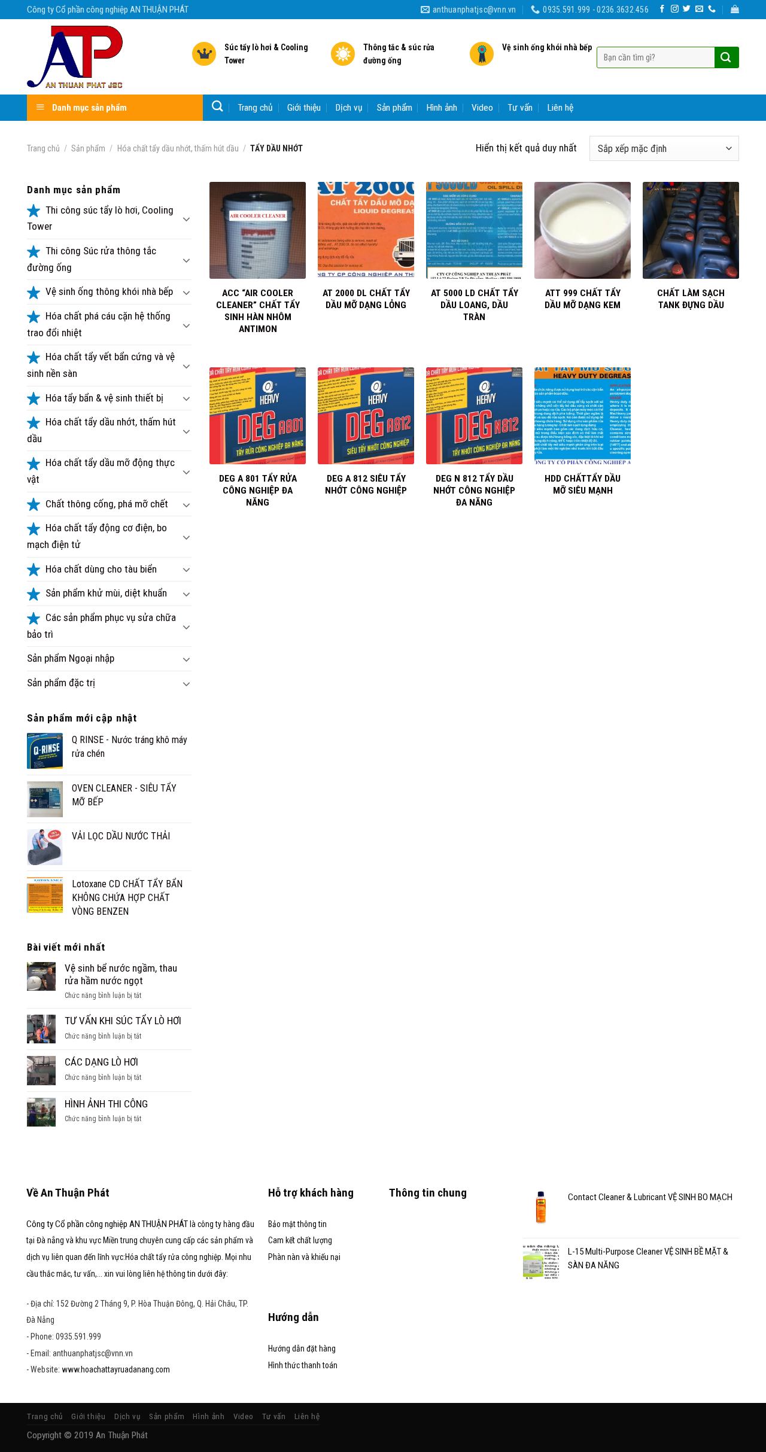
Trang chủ (255, 107)
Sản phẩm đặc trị (61, 683)
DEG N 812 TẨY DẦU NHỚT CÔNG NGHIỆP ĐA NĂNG (474, 490)
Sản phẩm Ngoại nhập (70, 658)
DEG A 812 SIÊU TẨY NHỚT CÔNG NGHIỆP (366, 484)
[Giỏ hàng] (735, 9)
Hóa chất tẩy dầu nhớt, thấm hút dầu (178, 148)
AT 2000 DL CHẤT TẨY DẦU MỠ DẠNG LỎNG (366, 299)
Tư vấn (520, 107)
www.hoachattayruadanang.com (116, 1369)
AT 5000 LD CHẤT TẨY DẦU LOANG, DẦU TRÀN (474, 305)
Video (482, 107)
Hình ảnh (442, 107)
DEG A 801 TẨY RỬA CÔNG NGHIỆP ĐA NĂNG (258, 490)
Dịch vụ (349, 107)
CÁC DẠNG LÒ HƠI (101, 1062)
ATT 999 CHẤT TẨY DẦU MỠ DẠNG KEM (583, 299)
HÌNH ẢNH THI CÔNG (106, 1104)
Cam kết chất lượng (300, 1240)
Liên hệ (560, 107)
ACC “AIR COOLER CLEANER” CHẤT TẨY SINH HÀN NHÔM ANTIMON (258, 311)
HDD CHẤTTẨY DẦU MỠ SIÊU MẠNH (583, 484)
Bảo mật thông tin (297, 1224)
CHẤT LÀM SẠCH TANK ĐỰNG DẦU (691, 299)
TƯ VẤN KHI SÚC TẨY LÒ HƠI (123, 1021)
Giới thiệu (304, 107)
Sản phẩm (394, 107)
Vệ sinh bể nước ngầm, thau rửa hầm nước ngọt (121, 974)
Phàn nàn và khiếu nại (304, 1257)
